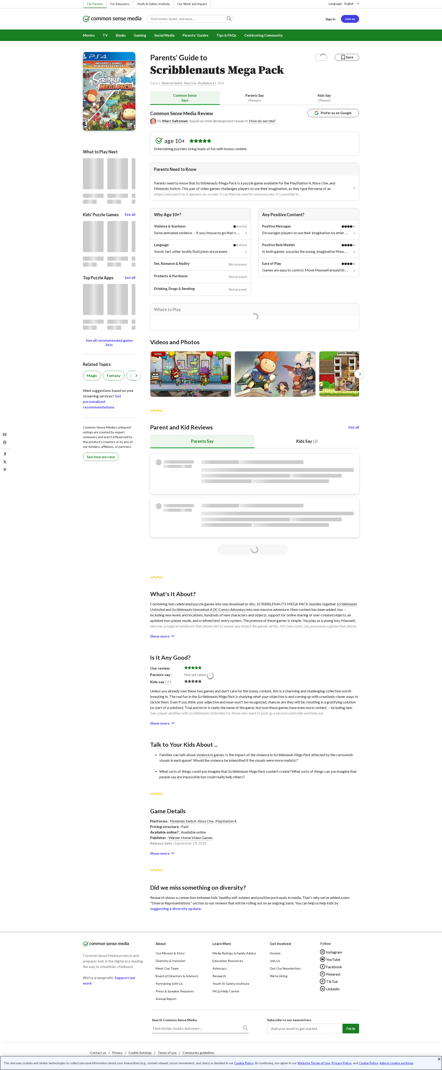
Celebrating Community (263, 35)
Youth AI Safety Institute (153, 4)
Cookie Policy (244, 1063)
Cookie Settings (140, 1053)
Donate (275, 953)
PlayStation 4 (206, 83)
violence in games (210, 754)
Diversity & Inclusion (170, 961)
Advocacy (219, 968)
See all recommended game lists (109, 342)
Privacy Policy (342, 1063)
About (161, 944)
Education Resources (227, 961)
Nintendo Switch (172, 83)
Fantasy (114, 375)
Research (219, 976)
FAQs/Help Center (225, 991)
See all (353, 427)
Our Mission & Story (170, 953)
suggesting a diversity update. (176, 908)
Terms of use (167, 1053)
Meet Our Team (167, 968)
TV (105, 35)
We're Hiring (279, 976)
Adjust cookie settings (396, 1063)
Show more (159, 636)
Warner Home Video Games (191, 837)
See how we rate (101, 457)
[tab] (185, 98)
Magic (92, 375)
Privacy (117, 1053)
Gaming (140, 35)
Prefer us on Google (336, 113)
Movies (89, 35)
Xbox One (190, 83)
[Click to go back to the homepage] (112, 19)
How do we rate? (262, 121)
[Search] (245, 1028)
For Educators (119, 4)
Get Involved (280, 944)
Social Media (164, 35)
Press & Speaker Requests (175, 991)
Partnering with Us (169, 983)
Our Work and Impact (192, 4)
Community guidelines (199, 1053)
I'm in (350, 1028)
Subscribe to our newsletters (289, 1020)
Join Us (275, 961)
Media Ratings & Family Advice (234, 953)
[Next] (359, 374)
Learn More (221, 944)
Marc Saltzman (175, 121)
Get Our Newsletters (285, 968)
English (349, 4)
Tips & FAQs (226, 35)
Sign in (330, 19)
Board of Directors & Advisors (177, 976)
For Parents (95, 4)
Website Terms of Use (313, 1063)
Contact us (98, 1053)
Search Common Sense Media (174, 1020)
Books (121, 35)
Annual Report (166, 999)
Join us (350, 19)
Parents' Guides (195, 35)
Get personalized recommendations (102, 401)
